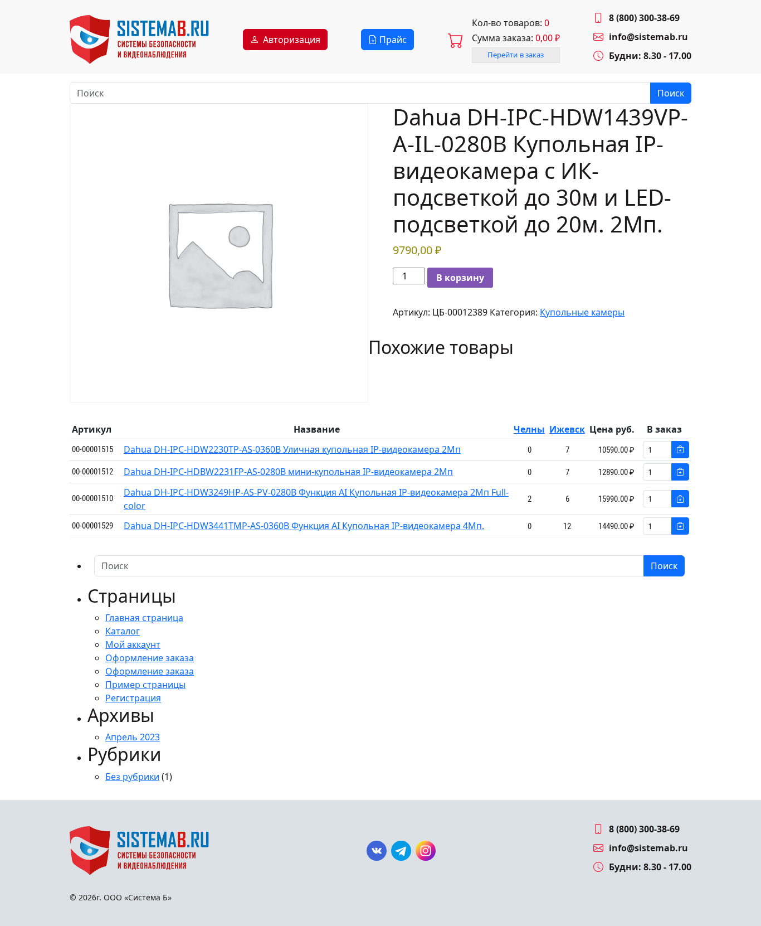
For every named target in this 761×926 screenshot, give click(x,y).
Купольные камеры (582, 312)
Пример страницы (145, 684)
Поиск (670, 93)
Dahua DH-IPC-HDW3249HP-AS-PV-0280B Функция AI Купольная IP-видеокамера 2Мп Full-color (316, 499)
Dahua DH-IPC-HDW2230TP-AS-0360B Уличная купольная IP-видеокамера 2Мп (292, 449)
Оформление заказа (149, 658)
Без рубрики (132, 776)
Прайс (392, 39)
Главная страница (144, 618)
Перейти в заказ (515, 55)
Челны (529, 429)
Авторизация (291, 39)
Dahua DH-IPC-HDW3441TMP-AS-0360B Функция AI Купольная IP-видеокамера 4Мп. (304, 526)
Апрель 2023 (132, 737)
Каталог (122, 631)
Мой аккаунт (132, 644)
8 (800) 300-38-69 (644, 18)
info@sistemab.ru (648, 37)
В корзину (460, 278)
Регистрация (133, 698)
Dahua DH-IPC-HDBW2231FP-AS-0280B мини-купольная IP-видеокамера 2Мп (288, 472)
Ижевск (567, 429)
